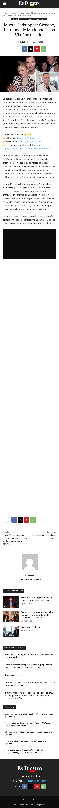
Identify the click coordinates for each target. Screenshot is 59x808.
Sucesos (21, 13)
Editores (22, 19)
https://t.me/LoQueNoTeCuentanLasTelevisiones (26, 148)
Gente (44, 19)
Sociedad (12, 13)
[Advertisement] (29, 386)
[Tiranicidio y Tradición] (11, 631)
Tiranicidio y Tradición (30, 627)
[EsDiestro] (18, 42)
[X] (30, 49)
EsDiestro (26, 42)
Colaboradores (9, 621)
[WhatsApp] (43, 49)
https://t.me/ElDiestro (26, 138)
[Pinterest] (37, 49)
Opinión (15, 19)
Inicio (5, 13)
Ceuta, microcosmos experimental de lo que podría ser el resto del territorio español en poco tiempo (38, 615)
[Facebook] (24, 49)
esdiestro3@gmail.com (36, 780)
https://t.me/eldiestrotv (30, 141)
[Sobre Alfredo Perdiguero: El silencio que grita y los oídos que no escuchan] (11, 602)
